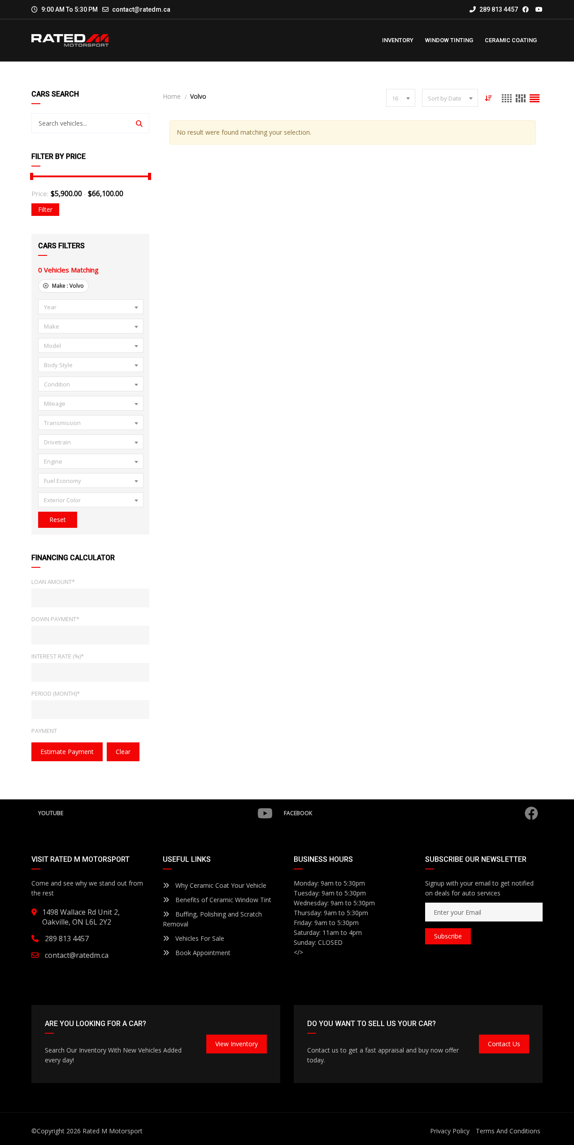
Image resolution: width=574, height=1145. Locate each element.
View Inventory (236, 1044)
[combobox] (91, 306)
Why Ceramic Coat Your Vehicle (220, 885)
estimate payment (67, 751)
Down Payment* (55, 619)
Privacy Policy (450, 1131)
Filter (45, 209)
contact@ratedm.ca (141, 9)
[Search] (139, 123)
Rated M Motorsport (113, 1131)
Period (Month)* (55, 693)
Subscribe (448, 936)
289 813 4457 (498, 9)
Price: (39, 193)
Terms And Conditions (508, 1131)
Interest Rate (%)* (57, 656)
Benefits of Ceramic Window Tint (222, 899)
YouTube (50, 813)
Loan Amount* (53, 582)
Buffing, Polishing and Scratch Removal (212, 919)
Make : (67, 286)
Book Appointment (202, 952)
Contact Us (504, 1044)
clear (123, 751)
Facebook (298, 813)
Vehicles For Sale (199, 938)
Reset (57, 519)
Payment (44, 731)
